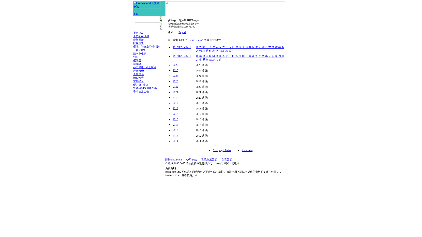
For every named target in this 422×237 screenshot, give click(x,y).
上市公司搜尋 (141, 36)
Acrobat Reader (194, 40)
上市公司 (138, 32)
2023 (175, 81)
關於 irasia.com (173, 159)
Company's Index (222, 150)
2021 (175, 92)
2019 (175, 103)
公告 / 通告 (139, 50)
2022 (175, 86)
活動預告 (138, 77)
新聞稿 (137, 64)
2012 (175, 135)
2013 (175, 130)
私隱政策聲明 (209, 159)
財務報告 (138, 43)
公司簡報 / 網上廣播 (144, 67)
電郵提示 (138, 81)
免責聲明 (227, 159)
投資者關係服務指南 (145, 88)
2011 (175, 141)
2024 (175, 75)
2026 (175, 65)
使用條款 (191, 159)
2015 (175, 119)
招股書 (137, 60)
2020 (175, 97)
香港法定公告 (141, 91)
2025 (175, 70)
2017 (175, 113)
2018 (175, 108)
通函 (135, 57)
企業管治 (138, 74)
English (182, 32)
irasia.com (247, 150)
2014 (175, 124)
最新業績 (138, 39)
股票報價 (138, 70)
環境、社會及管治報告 (146, 46)
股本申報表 (139, 53)
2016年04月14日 (182, 47)
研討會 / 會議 (140, 84)
